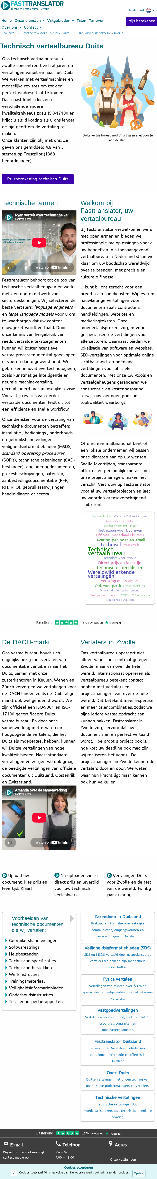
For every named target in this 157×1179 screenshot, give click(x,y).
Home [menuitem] (6, 21)
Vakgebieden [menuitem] (58, 21)
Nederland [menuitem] (136, 10)
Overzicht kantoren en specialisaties (46, 33)
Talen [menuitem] (81, 21)
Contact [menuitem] (31, 27)
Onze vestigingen (123, 1159)
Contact (9, 33)
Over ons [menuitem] (9, 27)
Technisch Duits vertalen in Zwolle (101, 33)
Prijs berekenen (141, 21)
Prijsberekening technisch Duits (37, 179)
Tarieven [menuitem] (96, 21)
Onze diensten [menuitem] (28, 21)
